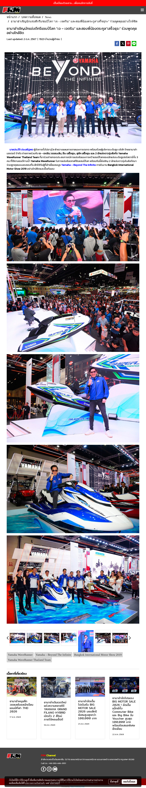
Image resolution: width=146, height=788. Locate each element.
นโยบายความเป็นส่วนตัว (35, 783)
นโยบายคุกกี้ (55, 783)
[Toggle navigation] (142, 10)
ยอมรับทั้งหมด (129, 781)
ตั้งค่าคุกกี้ (114, 781)
